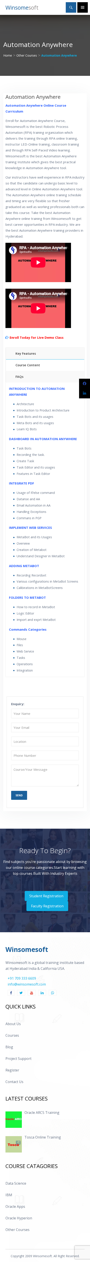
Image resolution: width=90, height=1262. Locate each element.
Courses (12, 1035)
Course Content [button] (28, 365)
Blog (9, 1047)
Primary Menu (82, 7)
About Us (13, 1023)
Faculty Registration (47, 906)
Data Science (15, 1183)
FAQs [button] (19, 377)
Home (7, 55)
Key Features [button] (26, 353)
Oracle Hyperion (18, 1218)
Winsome (21, 7)
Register (12, 1070)
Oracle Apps (15, 1206)
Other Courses (26, 55)
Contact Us (14, 1081)
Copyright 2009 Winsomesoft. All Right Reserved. (45, 1256)
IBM (8, 1195)
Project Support (18, 1058)
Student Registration (46, 896)
